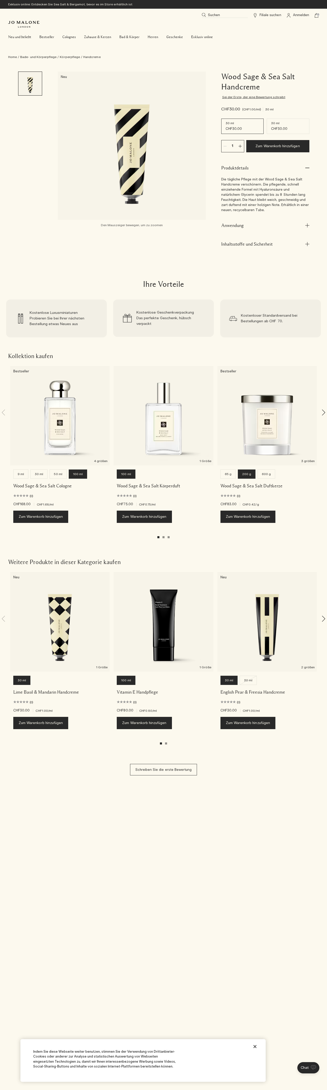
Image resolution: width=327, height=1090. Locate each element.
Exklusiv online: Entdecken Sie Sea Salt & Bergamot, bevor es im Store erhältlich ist (70, 4)
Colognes (69, 37)
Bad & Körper (129, 37)
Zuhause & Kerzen (97, 37)
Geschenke (174, 37)
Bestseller (46, 37)
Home (12, 57)
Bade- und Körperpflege (38, 57)
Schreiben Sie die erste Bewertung (163, 770)
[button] (308, 1067)
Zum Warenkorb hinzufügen (277, 146)
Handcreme (91, 57)
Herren (153, 37)
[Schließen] (255, 1046)
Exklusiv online (202, 37)
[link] (56, 318)
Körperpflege (70, 57)
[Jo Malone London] (23, 24)
